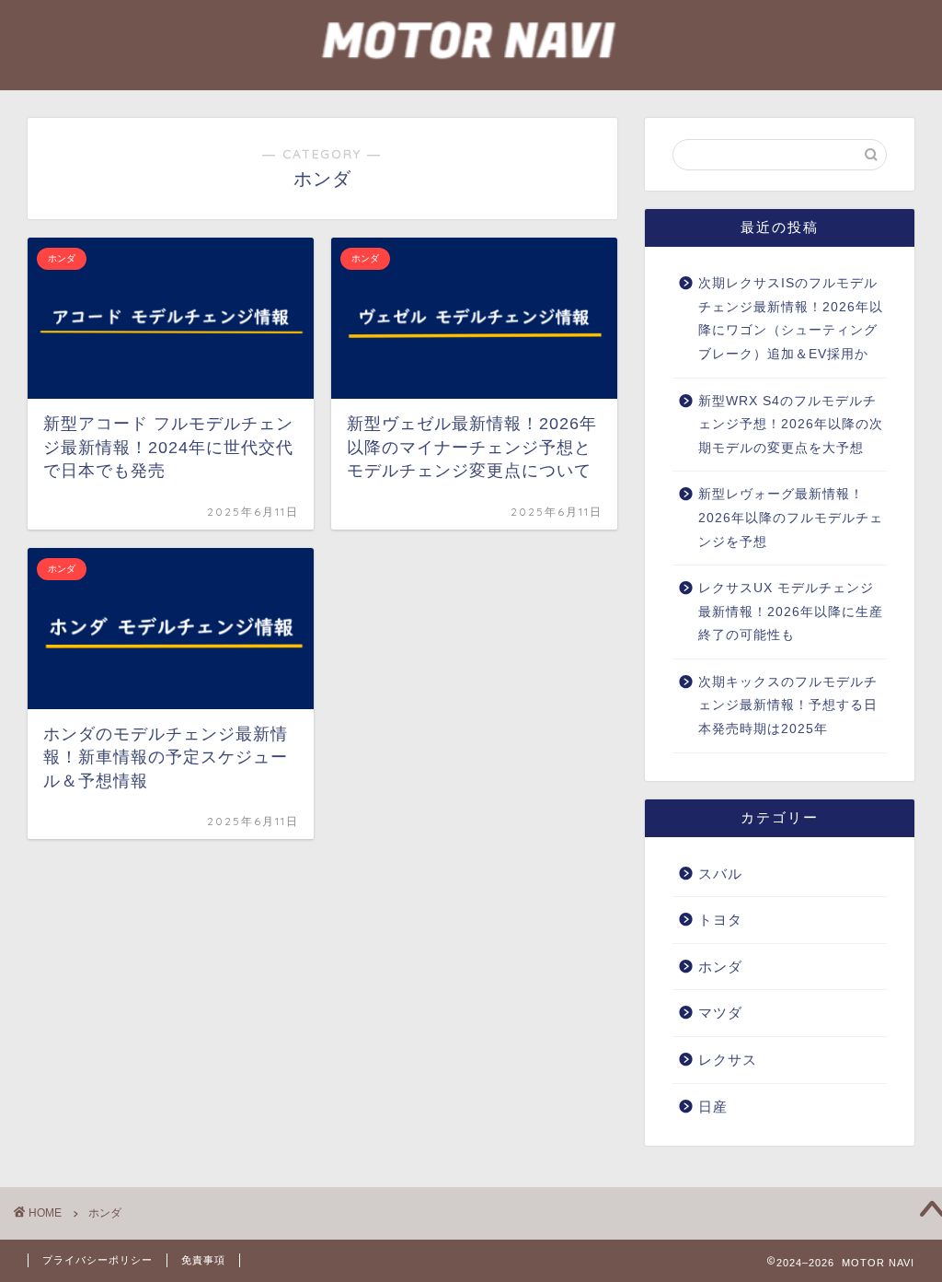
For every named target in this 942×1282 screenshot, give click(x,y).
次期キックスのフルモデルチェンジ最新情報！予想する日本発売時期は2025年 (788, 705)
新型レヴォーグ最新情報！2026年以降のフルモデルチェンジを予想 (790, 517)
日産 (713, 1106)
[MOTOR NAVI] (471, 80)
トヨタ (720, 919)
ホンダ (720, 966)
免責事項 (203, 1259)
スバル (720, 873)
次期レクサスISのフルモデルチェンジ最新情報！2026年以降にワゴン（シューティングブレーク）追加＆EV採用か (790, 318)
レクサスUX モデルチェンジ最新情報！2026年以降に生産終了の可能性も (790, 611)
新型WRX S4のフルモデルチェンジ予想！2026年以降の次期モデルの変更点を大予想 (790, 424)
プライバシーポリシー (97, 1259)
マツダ (720, 1012)
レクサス (727, 1059)
